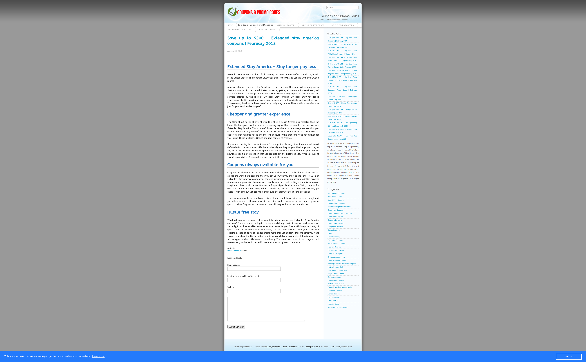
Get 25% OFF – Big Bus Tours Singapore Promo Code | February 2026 (342, 80)
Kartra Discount (267, 30)
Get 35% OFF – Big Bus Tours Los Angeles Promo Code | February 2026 (342, 72)
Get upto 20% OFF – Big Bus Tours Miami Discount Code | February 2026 (342, 58)
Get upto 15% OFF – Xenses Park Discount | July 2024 (342, 130)
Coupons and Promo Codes (339, 16)
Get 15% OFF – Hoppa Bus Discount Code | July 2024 (342, 104)
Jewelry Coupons (334, 277)
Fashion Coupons (334, 247)
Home (230, 25)
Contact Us (247, 347)
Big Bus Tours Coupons (342, 25)
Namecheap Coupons (336, 280)
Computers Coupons (336, 210)
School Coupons (334, 294)
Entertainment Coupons (336, 243)
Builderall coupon (286, 25)
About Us (238, 347)
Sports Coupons (334, 297)
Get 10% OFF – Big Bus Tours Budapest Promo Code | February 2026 (342, 90)
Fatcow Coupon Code (336, 250)
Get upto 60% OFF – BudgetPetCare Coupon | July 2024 (342, 111)
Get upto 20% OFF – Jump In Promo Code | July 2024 (342, 117)
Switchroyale (346, 347)
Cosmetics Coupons (335, 217)
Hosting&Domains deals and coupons (342, 264)
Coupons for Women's (336, 223)
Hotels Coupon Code (234, 250)
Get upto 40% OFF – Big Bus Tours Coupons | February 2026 (342, 39)
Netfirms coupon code (336, 284)
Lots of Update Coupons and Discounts (334, 19)
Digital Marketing (334, 237)
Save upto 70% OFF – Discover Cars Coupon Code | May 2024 (342, 137)
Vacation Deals (333, 304)
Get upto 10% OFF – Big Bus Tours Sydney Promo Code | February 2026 (342, 65)
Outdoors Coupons (335, 290)
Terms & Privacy (260, 347)
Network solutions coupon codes (340, 287)
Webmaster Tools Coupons (338, 307)
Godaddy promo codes (336, 257)
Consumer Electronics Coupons (340, 213)
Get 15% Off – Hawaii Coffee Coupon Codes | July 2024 (342, 98)
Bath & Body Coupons (336, 200)
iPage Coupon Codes (336, 274)
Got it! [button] (569, 356)
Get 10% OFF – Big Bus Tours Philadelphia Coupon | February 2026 (342, 52)
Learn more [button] (98, 356)
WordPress (325, 347)
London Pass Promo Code (240, 30)
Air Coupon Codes (335, 196)
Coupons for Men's (335, 220)
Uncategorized (333, 300)
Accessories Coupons (336, 193)
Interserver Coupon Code (337, 270)
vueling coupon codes (313, 25)
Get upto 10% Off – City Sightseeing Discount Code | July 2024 (342, 124)
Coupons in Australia (335, 227)
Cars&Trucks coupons (336, 203)
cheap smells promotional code (339, 207)
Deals (330, 233)
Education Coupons (335, 240)
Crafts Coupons (334, 230)
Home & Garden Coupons (337, 260)
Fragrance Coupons (335, 253)
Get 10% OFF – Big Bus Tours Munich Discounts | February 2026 (342, 45)
